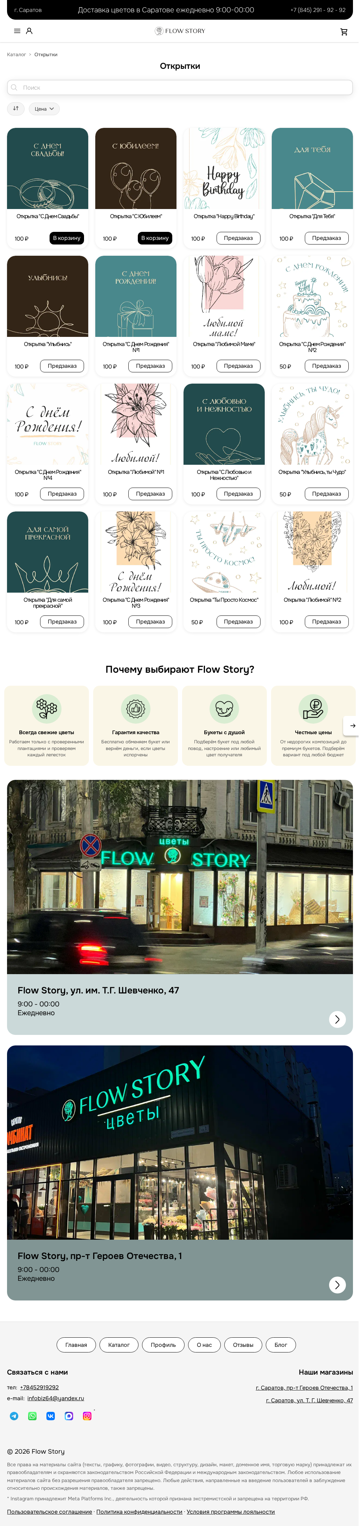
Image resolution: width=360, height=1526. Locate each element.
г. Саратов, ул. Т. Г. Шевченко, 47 (309, 1400)
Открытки (45, 54)
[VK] (51, 1416)
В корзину (67, 238)
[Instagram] (87, 1416)
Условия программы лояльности (231, 1511)
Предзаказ (238, 238)
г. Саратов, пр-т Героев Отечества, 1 (304, 1387)
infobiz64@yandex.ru (55, 1398)
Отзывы (243, 1345)
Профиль (163, 1345)
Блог (281, 1345)
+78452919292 (39, 1387)
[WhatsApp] (32, 1416)
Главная (76, 1345)
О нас (204, 1345)
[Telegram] (14, 1416)
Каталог (16, 54)
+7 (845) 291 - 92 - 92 (318, 10)
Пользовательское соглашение (49, 1511)
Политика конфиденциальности (139, 1511)
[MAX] (69, 1416)
